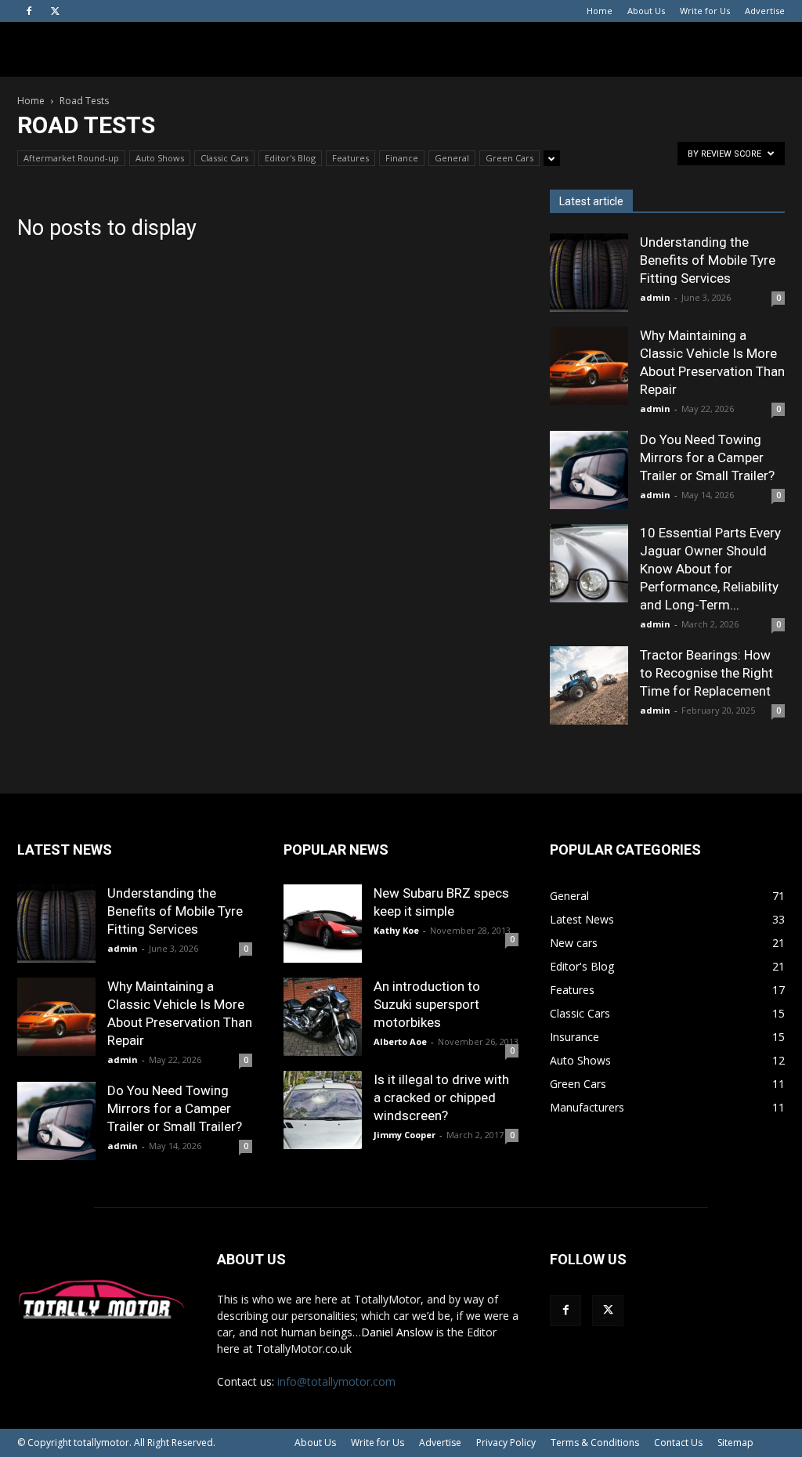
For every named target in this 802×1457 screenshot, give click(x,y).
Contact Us (678, 1442)
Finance (401, 158)
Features (350, 158)
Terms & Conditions (595, 1442)
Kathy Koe (396, 930)
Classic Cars (224, 158)
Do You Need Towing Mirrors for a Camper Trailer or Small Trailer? (707, 457)
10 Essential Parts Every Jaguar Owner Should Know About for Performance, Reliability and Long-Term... (710, 569)
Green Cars (509, 158)
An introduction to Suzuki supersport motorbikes (427, 1004)
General (452, 158)
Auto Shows (159, 158)
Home (599, 10)
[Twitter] (55, 11)
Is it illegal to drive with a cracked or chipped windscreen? (441, 1097)
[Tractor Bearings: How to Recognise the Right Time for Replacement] (589, 685)
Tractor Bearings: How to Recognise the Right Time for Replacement (706, 673)
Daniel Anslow (397, 1332)
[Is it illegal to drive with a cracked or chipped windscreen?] (323, 1110)
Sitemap (735, 1442)
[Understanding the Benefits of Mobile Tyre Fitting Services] (589, 272)
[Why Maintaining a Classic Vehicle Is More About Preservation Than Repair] (589, 366)
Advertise (765, 10)
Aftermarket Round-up (71, 158)
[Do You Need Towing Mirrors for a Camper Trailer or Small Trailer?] (589, 470)
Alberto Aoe (400, 1041)
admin (655, 297)
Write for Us (705, 10)
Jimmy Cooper (404, 1135)
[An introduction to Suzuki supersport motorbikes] (323, 1017)
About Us (646, 10)
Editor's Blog (290, 158)
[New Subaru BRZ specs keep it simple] (323, 923)
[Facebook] (29, 11)
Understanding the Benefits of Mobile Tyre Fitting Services (707, 260)
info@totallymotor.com (336, 1381)
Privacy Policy (506, 1442)
